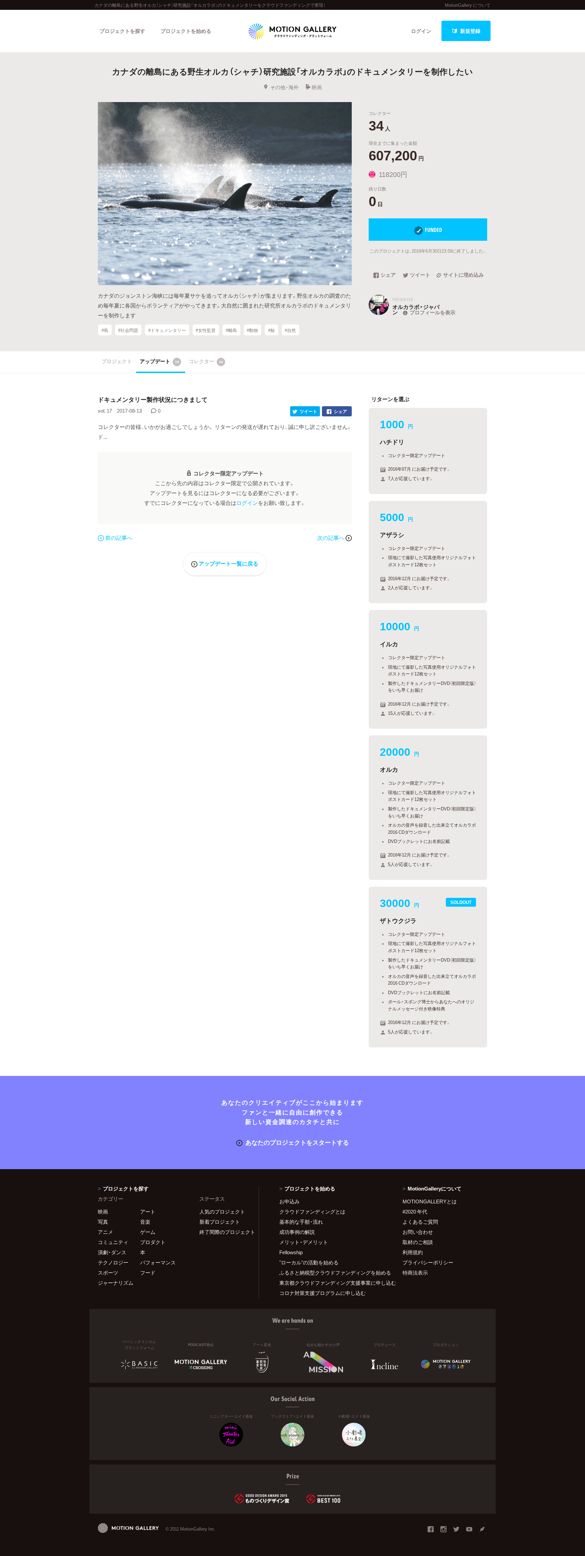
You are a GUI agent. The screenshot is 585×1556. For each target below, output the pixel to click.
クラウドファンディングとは (312, 1211)
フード (147, 1272)
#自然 (290, 330)
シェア (388, 275)
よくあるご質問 (420, 1221)
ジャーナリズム (115, 1282)
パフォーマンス (158, 1262)
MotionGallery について (468, 5)
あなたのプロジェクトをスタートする (297, 1142)
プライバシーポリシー (428, 1262)
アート (147, 1211)
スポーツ (108, 1272)
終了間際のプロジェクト (224, 1232)
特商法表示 (415, 1272)
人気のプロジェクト (222, 1211)
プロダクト (153, 1242)
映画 (317, 87)
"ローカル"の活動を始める (309, 1262)
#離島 (231, 330)
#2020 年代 (415, 1211)
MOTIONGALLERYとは (430, 1201)
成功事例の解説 (297, 1232)
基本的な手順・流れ (301, 1221)
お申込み (289, 1201)
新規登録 (470, 31)
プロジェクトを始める (185, 31)
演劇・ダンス (112, 1252)
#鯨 (271, 330)
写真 (103, 1221)
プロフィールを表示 (432, 312)
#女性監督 (206, 330)
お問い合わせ (418, 1232)
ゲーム (147, 1232)
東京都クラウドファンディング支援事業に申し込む (332, 1282)
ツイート (420, 275)
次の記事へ (331, 537)
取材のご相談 (418, 1242)
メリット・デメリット (303, 1242)
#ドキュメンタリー (167, 330)
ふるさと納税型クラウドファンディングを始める (332, 1272)
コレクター (206, 361)
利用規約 (413, 1252)
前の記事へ (118, 537)
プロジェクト (117, 361)
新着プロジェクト (219, 1221)
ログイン (421, 31)
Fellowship (291, 1252)
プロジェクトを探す (122, 31)
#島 (105, 330)
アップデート (159, 361)
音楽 (145, 1221)
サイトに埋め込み (463, 275)
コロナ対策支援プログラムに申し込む (322, 1293)
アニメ (105, 1232)
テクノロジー (113, 1262)
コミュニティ (113, 1242)
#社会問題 (128, 330)
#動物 (252, 330)
